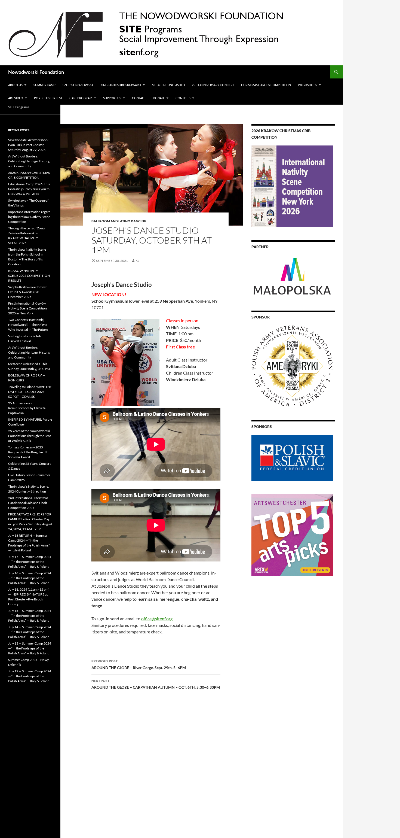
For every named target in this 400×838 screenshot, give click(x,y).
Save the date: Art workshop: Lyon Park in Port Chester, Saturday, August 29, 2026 (28, 145)
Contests (183, 98)
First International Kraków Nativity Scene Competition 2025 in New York (27, 308)
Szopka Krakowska (78, 85)
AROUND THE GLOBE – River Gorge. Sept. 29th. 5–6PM (138, 664)
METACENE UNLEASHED (168, 85)
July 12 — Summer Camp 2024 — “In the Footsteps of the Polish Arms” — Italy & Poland (29, 676)
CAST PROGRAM (80, 98)
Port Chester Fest (48, 98)
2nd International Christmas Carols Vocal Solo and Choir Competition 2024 (28, 503)
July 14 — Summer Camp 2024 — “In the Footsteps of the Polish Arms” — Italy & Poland (29, 632)
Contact (139, 98)
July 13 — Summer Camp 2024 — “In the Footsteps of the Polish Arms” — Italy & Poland (29, 648)
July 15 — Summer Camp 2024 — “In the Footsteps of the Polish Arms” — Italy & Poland (29, 616)
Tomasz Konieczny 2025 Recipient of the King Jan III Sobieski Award (27, 452)
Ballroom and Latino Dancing (118, 221)
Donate (159, 98)
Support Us (112, 98)
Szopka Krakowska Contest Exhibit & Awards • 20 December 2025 (27, 292)
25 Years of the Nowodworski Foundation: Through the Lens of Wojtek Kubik (29, 436)
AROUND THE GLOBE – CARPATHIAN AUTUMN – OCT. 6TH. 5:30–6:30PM (155, 684)
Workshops (307, 85)
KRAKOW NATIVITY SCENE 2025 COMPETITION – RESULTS (30, 276)
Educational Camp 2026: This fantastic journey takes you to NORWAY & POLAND (29, 189)
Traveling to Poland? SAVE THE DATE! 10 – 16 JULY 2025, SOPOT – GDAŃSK (30, 392)
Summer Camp (44, 85)
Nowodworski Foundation (36, 72)
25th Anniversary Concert (213, 85)
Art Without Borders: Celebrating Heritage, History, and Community (29, 161)
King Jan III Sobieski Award (120, 85)
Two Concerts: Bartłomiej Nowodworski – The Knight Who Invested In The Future (28, 325)
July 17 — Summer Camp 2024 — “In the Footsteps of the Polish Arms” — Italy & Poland (29, 562)
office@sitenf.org (157, 618)
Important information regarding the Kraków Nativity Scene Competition (30, 217)
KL (137, 261)
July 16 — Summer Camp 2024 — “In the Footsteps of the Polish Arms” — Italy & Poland (29, 578)
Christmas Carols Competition (266, 85)
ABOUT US (15, 85)
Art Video (15, 98)
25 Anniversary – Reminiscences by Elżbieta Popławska (26, 408)
